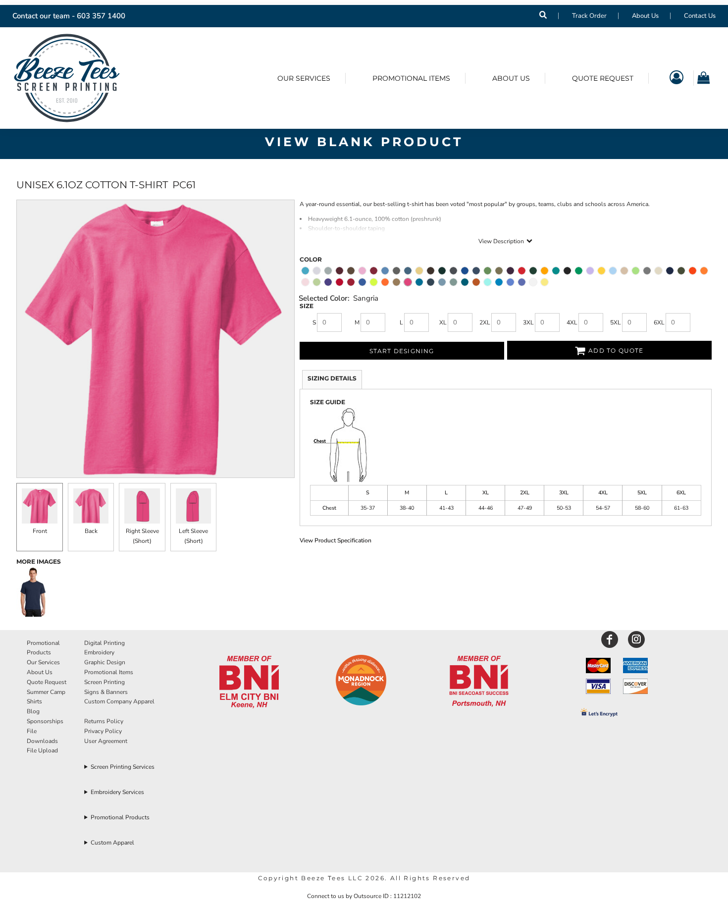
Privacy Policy (103, 731)
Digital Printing (104, 643)
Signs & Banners (106, 692)
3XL (528, 322)
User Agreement (105, 741)
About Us (645, 15)
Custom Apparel (112, 843)
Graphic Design (104, 662)
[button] (249, 682)
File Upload (42, 750)
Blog (33, 711)
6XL (659, 322)
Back (91, 531)
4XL (572, 322)
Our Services (43, 662)
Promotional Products (120, 817)
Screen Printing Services (123, 767)
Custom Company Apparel (119, 701)
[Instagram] (636, 639)
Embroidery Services (117, 792)
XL (443, 322)
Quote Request (46, 682)
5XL (615, 322)
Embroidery (99, 652)
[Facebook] (609, 639)
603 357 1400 (101, 16)
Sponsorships (45, 721)
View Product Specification (335, 540)
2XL (484, 322)
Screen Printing (104, 682)
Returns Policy (103, 721)
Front (40, 531)
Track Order (589, 15)
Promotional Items (108, 672)
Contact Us (700, 15)
